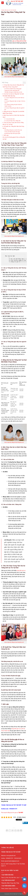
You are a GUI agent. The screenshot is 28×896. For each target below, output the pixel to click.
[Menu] (2, 2)
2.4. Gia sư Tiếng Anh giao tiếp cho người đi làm (14, 108)
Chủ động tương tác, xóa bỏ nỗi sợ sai (13, 130)
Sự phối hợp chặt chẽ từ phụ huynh (12, 133)
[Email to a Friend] (15, 830)
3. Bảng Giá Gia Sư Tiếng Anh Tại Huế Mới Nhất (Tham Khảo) (13, 112)
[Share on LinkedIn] (21, 830)
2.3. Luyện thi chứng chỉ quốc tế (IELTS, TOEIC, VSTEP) (13, 105)
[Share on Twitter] (12, 830)
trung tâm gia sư (21, 570)
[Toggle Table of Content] (23, 82)
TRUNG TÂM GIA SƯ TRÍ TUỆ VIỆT (8, 10)
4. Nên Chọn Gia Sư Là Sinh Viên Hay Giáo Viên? (13, 116)
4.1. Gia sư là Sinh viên (9, 119)
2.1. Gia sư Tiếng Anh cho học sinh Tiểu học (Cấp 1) (14, 98)
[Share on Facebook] (9, 830)
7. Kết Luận (6, 135)
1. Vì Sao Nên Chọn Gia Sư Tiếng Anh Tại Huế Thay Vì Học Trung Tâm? (13, 86)
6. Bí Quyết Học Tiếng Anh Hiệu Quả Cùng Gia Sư (13, 127)
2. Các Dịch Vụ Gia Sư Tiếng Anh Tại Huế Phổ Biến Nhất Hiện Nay (13, 95)
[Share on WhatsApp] (7, 830)
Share (25, 822)
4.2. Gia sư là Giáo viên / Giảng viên (12, 120)
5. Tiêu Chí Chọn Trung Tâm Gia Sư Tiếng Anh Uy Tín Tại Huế (13, 123)
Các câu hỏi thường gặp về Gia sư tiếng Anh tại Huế (14, 138)
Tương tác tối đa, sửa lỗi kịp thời (11, 90)
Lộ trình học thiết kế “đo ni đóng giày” (13, 88)
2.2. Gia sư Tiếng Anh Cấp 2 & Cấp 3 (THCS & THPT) (14, 101)
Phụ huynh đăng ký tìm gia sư (12, 812)
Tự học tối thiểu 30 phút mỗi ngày (12, 131)
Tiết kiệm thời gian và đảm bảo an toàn (13, 92)
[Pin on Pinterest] (18, 830)
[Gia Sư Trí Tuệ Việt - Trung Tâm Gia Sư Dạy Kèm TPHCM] (14, 2)
